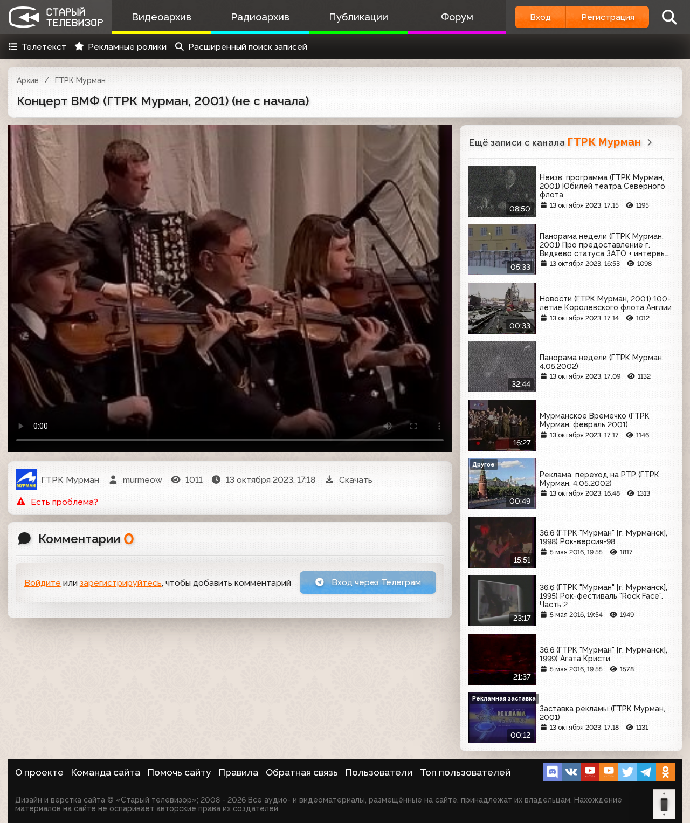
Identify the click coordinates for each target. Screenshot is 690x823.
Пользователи (379, 772)
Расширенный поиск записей (247, 47)
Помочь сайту (179, 772)
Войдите (42, 583)
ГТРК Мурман (80, 80)
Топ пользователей (465, 772)
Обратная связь (302, 772)
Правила (238, 772)
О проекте (39, 772)
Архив (28, 80)
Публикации (358, 17)
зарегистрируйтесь (121, 583)
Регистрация (607, 17)
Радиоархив (260, 17)
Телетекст (44, 47)
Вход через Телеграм (375, 582)
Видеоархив (161, 17)
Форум (457, 17)
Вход (540, 17)
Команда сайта (105, 772)
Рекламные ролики (127, 47)
